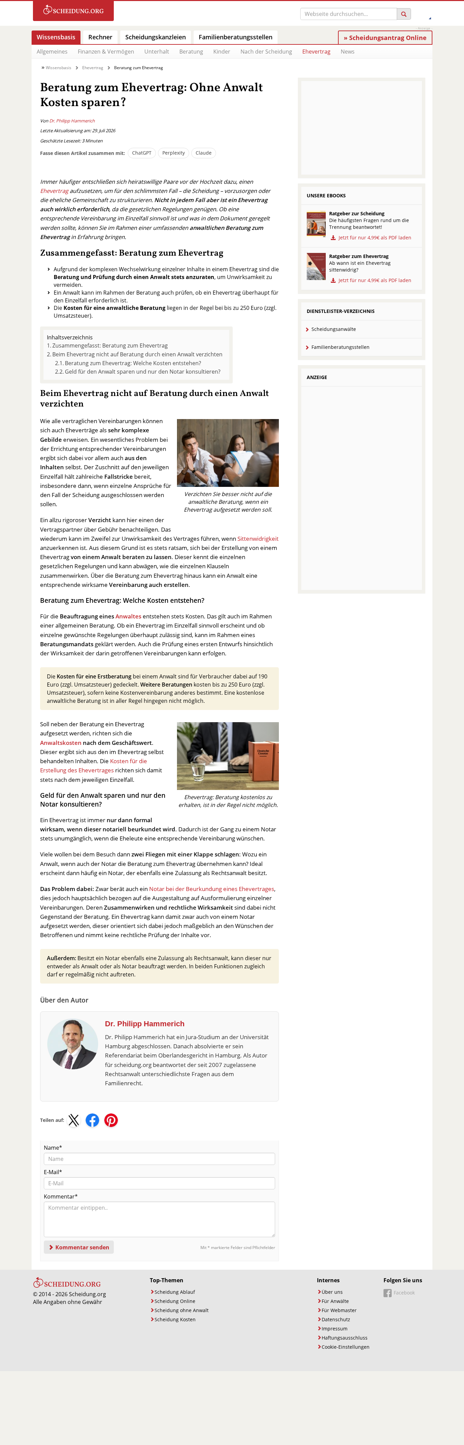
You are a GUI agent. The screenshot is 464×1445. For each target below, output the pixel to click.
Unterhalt (156, 51)
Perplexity (173, 153)
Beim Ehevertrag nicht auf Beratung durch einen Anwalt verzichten (137, 354)
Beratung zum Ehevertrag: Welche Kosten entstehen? (133, 363)
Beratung (191, 51)
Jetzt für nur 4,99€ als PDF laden (374, 237)
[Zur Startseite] (73, 11)
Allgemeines (52, 51)
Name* (53, 1147)
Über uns (332, 1292)
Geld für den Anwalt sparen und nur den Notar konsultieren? (142, 371)
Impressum (334, 1328)
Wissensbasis (58, 68)
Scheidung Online (175, 1301)
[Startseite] (67, 1286)
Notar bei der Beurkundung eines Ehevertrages (211, 889)
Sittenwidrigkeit (258, 538)
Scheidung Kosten (175, 1319)
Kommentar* (61, 1196)
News (348, 51)
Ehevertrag (316, 51)
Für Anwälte (335, 1301)
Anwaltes (128, 616)
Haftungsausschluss (345, 1337)
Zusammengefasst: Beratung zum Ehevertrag (110, 345)
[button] (74, 1120)
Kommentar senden (82, 1247)
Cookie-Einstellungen (346, 1347)
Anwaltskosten (61, 743)
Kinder (221, 51)
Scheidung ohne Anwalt (182, 1310)
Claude (204, 153)
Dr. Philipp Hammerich (72, 121)
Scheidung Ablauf (175, 1292)
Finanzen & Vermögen (106, 51)
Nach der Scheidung (266, 51)
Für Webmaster (339, 1310)
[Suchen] (404, 14)
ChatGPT (141, 153)
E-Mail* (53, 1172)
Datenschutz (336, 1319)
